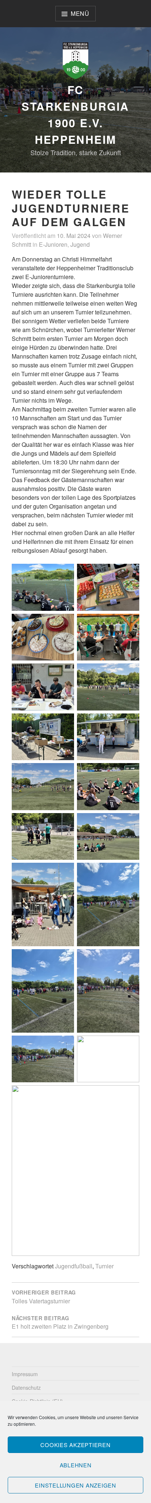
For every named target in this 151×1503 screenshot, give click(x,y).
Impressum (25, 1374)
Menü (80, 13)
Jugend (80, 244)
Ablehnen (76, 1465)
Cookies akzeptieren (75, 1445)
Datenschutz (26, 1387)
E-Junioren (53, 244)
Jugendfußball (73, 1266)
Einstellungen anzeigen (75, 1485)
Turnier (104, 1266)
